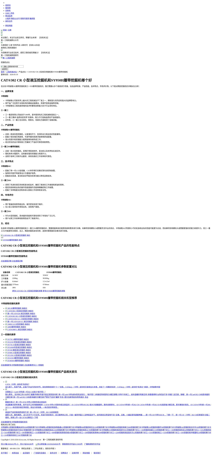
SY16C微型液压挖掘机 (16, 350)
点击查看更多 (12, 365)
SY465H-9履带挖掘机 (16, 361)
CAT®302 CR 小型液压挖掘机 (14, 235)
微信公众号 (15, 18)
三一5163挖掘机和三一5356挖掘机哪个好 (162, 433)
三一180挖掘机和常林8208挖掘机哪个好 (96, 433)
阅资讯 (8, 5)
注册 (9, 30)
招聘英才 (64, 453)
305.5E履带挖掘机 (14, 308)
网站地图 (8, 26)
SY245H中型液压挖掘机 (17, 347)
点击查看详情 (6, 261)
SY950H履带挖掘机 (10, 240)
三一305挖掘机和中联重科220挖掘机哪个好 (194, 433)
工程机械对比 (11, 72)
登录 (5, 30)
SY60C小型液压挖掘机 (16, 353)
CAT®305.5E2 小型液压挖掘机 (19, 316)
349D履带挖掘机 (14, 327)
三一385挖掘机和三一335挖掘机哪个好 (34, 433)
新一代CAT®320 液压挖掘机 (18, 314)
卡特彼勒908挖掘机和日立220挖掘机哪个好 (91, 427)
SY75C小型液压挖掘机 (16, 345)
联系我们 (97, 453)
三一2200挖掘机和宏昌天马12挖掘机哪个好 (129, 433)
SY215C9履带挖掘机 (15, 358)
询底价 (24, 308)
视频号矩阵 (24, 18)
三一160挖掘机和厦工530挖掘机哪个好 (153, 430)
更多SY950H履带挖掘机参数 (54, 291)
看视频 (8, 8)
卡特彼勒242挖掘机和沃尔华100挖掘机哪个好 (191, 427)
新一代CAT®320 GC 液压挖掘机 (20, 322)
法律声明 (75, 453)
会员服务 (26, 453)
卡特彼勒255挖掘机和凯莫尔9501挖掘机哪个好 (120, 430)
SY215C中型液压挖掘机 (17, 342)
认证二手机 (9, 13)
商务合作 (8, 21)
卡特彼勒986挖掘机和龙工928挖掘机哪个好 (51, 430)
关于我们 (4, 453)
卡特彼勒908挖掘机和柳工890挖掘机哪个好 (124, 427)
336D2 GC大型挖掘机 (16, 324)
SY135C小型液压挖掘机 (17, 355)
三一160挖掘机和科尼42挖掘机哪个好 (182, 430)
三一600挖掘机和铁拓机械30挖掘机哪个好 (65, 433)
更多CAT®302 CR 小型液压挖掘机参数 (27, 291)
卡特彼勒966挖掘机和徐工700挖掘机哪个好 (85, 430)
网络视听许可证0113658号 (72, 444)
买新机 (8, 11)
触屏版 (32, 18)
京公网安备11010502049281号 (48, 444)
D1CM (7, 3)
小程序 (8, 18)
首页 (2, 72)
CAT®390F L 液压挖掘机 (17, 329)
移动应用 (8, 16)
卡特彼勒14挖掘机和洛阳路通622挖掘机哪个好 (56, 427)
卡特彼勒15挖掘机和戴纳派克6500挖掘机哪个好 (19, 427)
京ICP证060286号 (25, 444)
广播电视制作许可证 (92, 444)
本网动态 (15, 453)
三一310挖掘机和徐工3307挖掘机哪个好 (16, 435)
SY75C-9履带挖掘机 (15, 339)
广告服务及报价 (40, 453)
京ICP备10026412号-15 (9, 444)
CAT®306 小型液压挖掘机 (18, 311)
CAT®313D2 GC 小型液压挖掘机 (20, 319)
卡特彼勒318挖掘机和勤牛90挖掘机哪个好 (157, 427)
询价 (28, 235)
